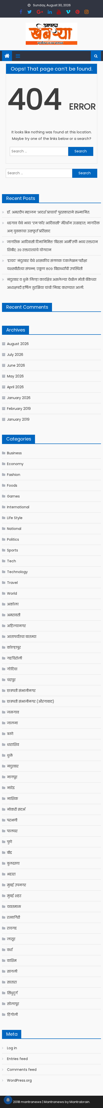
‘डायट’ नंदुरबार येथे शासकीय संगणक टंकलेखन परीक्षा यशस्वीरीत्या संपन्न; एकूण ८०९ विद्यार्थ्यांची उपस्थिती (47, 264)
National (14, 528)
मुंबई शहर (14, 895)
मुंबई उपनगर (16, 885)
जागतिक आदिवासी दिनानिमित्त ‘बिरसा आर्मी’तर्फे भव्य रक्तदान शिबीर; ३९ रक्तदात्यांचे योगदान (52, 245)
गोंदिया (12, 669)
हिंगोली (12, 1014)
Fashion (13, 474)
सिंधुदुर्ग (12, 992)
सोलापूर (13, 1003)
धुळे (10, 755)
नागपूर (12, 777)
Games (13, 496)
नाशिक (12, 798)
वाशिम (11, 960)
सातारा (12, 982)
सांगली (12, 971)
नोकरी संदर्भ (16, 809)
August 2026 (18, 343)
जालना (12, 723)
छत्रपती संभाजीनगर (21, 690)
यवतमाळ (14, 906)
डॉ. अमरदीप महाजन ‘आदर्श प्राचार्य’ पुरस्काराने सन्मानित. (48, 212)
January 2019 (18, 419)
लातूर (11, 938)
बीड (9, 852)
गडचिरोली (14, 658)
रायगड (12, 928)
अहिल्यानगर (16, 625)
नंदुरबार (12, 766)
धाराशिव (13, 744)
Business (14, 453)
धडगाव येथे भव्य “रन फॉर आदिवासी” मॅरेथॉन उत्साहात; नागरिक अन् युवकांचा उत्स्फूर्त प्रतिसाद (53, 227)
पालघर (12, 831)
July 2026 (15, 354)
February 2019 (19, 408)
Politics (13, 539)
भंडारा (11, 874)
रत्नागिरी (13, 917)
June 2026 (16, 365)
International (18, 507)
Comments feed (21, 1069)
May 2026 (15, 376)
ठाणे (10, 733)
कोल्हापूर (14, 647)
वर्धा (9, 949)
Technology (17, 571)
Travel (12, 582)
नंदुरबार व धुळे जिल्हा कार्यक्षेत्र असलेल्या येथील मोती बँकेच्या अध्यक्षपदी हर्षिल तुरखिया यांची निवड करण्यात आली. (51, 283)
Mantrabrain (80, 1101)
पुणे (9, 841)
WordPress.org (19, 1080)
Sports (12, 550)
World (12, 593)
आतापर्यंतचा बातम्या (21, 636)
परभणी (12, 820)
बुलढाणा (13, 863)
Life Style (14, 517)
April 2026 (15, 387)
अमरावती (13, 615)
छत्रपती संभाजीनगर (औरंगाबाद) (30, 701)
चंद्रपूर (11, 679)
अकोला (12, 604)
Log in (12, 1047)
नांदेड (11, 787)
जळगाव (13, 712)
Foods (12, 485)
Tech (11, 561)
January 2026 (18, 397)
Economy (15, 463)
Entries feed (17, 1058)
